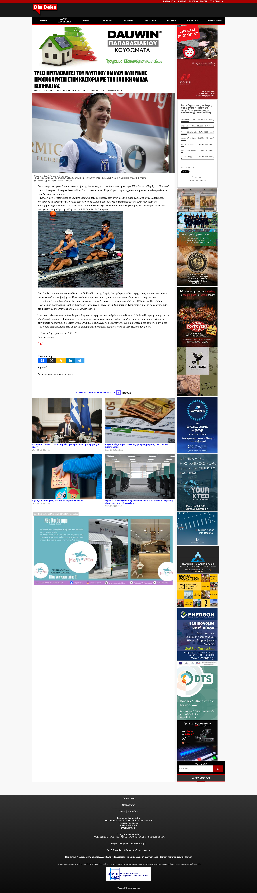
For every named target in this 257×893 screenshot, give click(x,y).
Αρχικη (43, 20)
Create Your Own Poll (197, 180)
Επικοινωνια (216, 1)
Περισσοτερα (214, 20)
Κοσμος (128, 20)
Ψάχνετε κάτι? (201, 764)
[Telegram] (79, 360)
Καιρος (182, 1)
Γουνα (86, 20)
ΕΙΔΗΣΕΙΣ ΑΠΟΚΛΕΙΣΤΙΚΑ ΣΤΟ (96, 392)
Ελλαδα (107, 20)
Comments (197, 177)
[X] (51, 360)
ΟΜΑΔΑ (74, 514)
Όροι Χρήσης (128, 805)
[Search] (218, 768)
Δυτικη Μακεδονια (64, 20)
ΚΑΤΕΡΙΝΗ (48, 514)
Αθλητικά (59, 181)
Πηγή (40, 343)
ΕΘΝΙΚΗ (38, 514)
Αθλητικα (193, 20)
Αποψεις (171, 20)
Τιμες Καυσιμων (198, 1)
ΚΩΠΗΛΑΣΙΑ (62, 514)
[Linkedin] (70, 360)
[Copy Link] (61, 360)
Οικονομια (150, 20)
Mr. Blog (51, 181)
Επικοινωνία (129, 798)
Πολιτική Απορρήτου (128, 811)
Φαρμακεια (169, 1)
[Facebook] (42, 360)
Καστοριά (68, 181)
